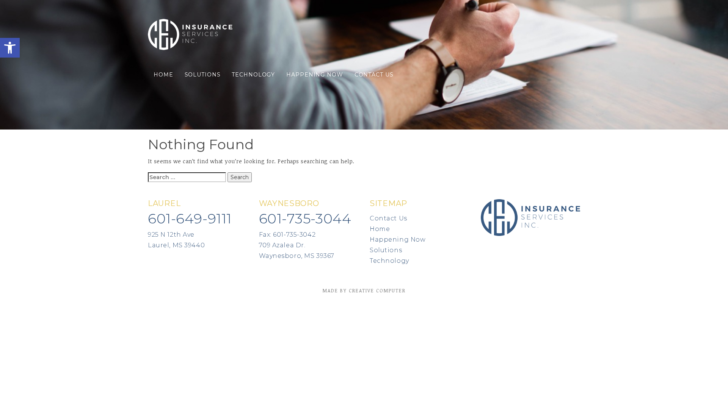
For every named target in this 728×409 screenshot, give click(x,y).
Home (163, 74)
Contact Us (374, 74)
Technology (253, 74)
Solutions (203, 74)
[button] (10, 48)
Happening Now (314, 74)
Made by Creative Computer (364, 290)
